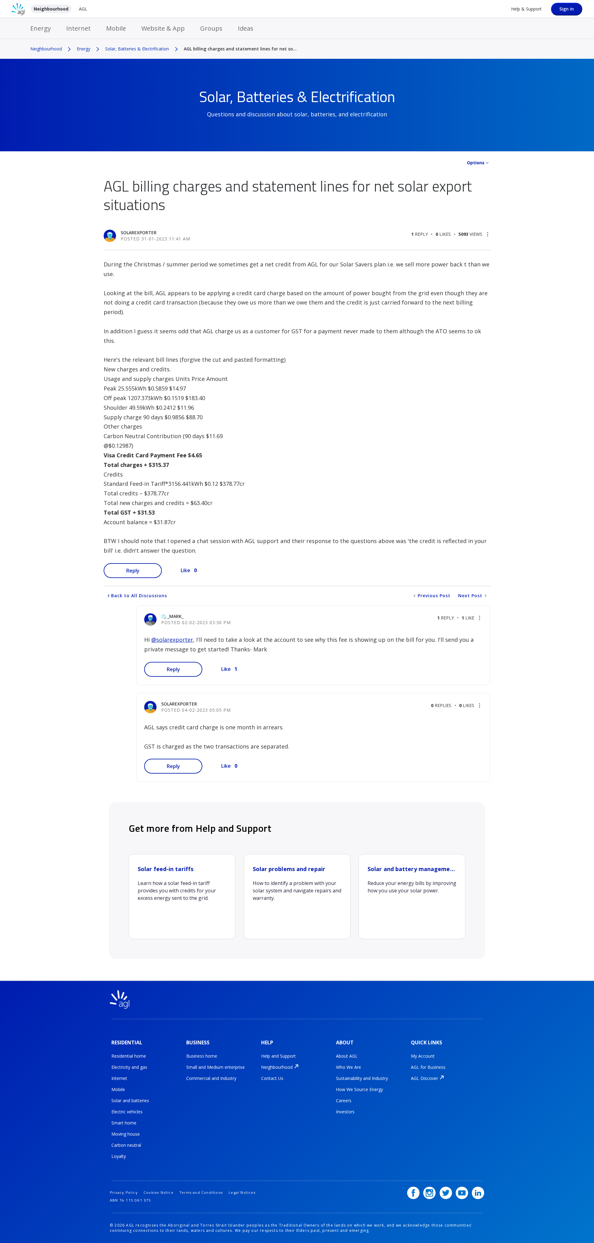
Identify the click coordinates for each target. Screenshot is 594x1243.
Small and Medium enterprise (215, 1067)
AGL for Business (428, 1067)
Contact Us (272, 1078)
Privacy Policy (124, 1192)
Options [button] (475, 163)
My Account (423, 1056)
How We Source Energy (359, 1089)
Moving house (125, 1134)
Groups (211, 28)
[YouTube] (462, 1193)
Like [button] (185, 570)
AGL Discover (424, 1078)
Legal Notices (242, 1192)
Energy (40, 28)
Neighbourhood (51, 9)
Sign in (566, 9)
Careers (343, 1100)
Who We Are (348, 1067)
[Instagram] (429, 1193)
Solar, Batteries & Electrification (137, 49)
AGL (83, 9)
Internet (78, 28)
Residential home (128, 1056)
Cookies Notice (159, 1192)
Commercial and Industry (211, 1078)
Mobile (116, 28)
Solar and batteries (130, 1100)
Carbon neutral (126, 1145)
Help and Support (278, 1056)
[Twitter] (446, 1193)
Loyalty (118, 1156)
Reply (133, 570)
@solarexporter (172, 639)
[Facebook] (413, 1193)
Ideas (245, 28)
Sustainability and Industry (362, 1078)
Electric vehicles (127, 1112)
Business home (201, 1056)
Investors (345, 1112)
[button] (487, 234)
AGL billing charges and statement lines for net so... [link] (240, 49)
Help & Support (526, 9)
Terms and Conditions (201, 1192)
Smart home (123, 1123)
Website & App (163, 28)
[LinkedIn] (478, 1193)
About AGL (347, 1056)
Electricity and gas (129, 1067)
